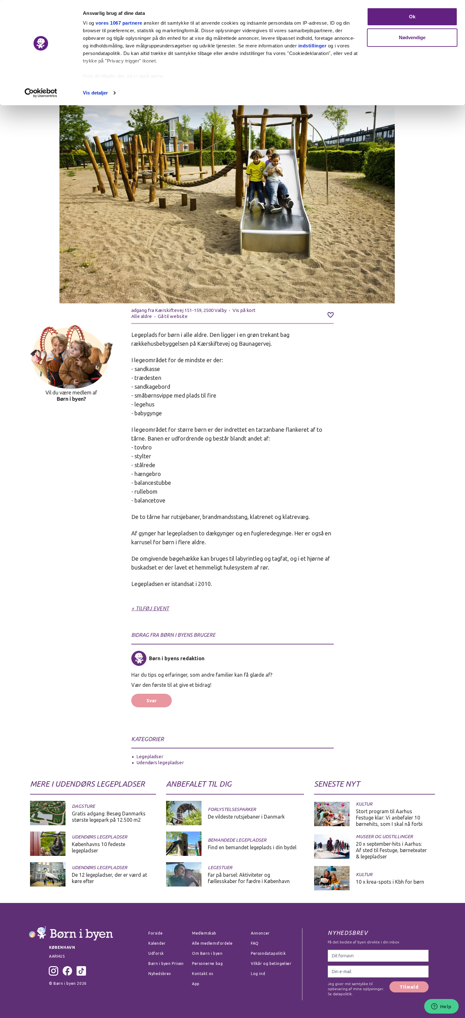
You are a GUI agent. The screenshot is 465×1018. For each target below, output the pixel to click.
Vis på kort (244, 310)
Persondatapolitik (268, 953)
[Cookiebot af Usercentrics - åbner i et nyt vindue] (41, 93)
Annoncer (260, 933)
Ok (412, 16)
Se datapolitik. (340, 994)
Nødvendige (412, 37)
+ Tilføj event (150, 608)
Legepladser (149, 756)
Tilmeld (409, 987)
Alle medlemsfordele (212, 943)
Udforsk (156, 953)
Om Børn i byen (207, 953)
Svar (151, 700)
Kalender (157, 943)
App (196, 984)
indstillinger (312, 45)
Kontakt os (202, 974)
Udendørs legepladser (160, 762)
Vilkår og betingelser (271, 963)
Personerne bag (207, 963)
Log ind (258, 974)
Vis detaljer (95, 92)
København (62, 947)
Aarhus (57, 956)
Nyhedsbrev (159, 974)
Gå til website (173, 316)
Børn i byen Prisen (166, 963)
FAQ (255, 943)
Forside (155, 933)
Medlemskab (204, 933)
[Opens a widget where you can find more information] (441, 1007)
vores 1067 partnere (119, 23)
